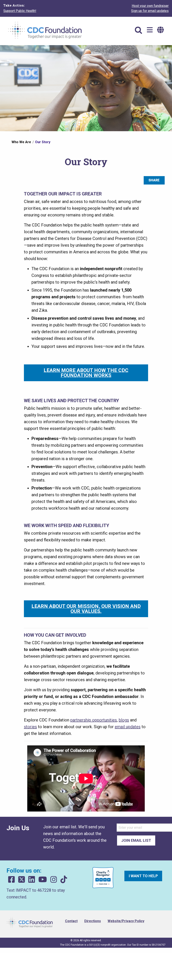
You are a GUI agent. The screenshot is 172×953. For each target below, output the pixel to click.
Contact (71, 921)
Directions (92, 921)
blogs (124, 720)
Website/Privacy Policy (126, 921)
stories (30, 726)
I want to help (143, 876)
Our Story (42, 142)
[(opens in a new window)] (12, 880)
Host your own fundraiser (150, 6)
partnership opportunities (93, 720)
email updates (128, 726)
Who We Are (21, 142)
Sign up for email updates (150, 11)
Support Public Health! (19, 11)
